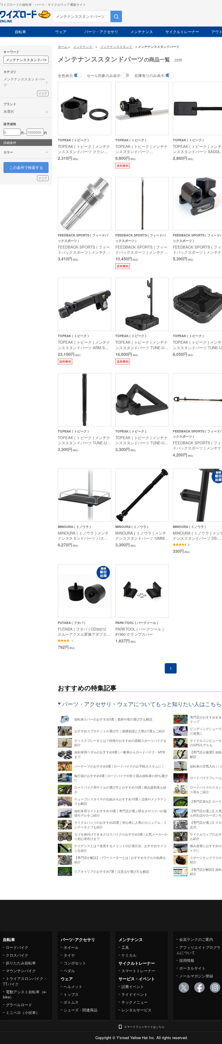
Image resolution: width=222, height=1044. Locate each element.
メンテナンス (141, 31)
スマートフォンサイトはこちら (144, 1027)
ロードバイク (17, 947)
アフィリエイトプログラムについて (198, 950)
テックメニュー (134, 1002)
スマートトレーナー (138, 970)
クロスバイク (17, 955)
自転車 (20, 31)
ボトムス (71, 1002)
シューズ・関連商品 (80, 1010)
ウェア (60, 31)
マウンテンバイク (21, 970)
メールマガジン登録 (196, 976)
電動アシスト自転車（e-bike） (25, 994)
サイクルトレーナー (182, 31)
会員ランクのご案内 (196, 939)
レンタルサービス (136, 1010)
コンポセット (75, 963)
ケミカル (128, 955)
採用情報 (186, 960)
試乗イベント (132, 986)
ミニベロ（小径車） (23, 1012)
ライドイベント (134, 994)
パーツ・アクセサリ (101, 31)
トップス (71, 994)
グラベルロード (19, 1004)
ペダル (69, 970)
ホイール (71, 947)
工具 (125, 947)
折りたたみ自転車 (21, 963)
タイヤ (69, 955)
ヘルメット (73, 986)
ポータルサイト (192, 968)
